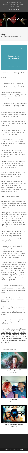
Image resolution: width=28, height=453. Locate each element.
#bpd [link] (5, 331)
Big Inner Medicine (14, 399)
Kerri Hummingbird (11, 19)
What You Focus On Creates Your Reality (14, 424)
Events (5, 4)
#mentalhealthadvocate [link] (10, 340)
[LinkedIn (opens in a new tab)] (15, 9)
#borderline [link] (11, 331)
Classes (19, 2)
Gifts (5, 2)
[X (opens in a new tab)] (9, 9)
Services (11, 6)
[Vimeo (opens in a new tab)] (19, 9)
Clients (17, 6)
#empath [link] (5, 334)
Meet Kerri (12, 2)
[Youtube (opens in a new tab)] (17, 9)
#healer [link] (11, 334)
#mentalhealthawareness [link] (14, 336)
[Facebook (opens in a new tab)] (11, 9)
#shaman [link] (17, 334)
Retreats (12, 4)
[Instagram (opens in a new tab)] (13, 9)
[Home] (1, 36)
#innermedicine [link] (6, 329)
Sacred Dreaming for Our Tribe (14, 370)
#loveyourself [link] (16, 329)
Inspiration (19, 4)
